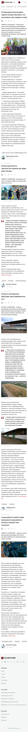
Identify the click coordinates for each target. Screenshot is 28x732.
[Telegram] (8, 21)
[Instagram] (2, 21)
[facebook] (11, 662)
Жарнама (3, 720)
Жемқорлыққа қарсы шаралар (9, 701)
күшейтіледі (11, 636)
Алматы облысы (21, 281)
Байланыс (4, 717)
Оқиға (4, 281)
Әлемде (3, 683)
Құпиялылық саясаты (7, 695)
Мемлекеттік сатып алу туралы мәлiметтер (13, 705)
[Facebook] (11, 21)
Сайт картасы (5, 714)
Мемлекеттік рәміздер (7, 698)
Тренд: (3, 6)
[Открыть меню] (25, 2)
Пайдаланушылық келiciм (8, 692)
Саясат (3, 674)
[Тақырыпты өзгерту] (20, 2)
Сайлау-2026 (9, 6)
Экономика (4, 680)
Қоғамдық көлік (7, 641)
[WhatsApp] (5, 21)
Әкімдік (4, 504)
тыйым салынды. (6, 275)
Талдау (3, 677)
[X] (14, 21)
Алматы (10, 281)
